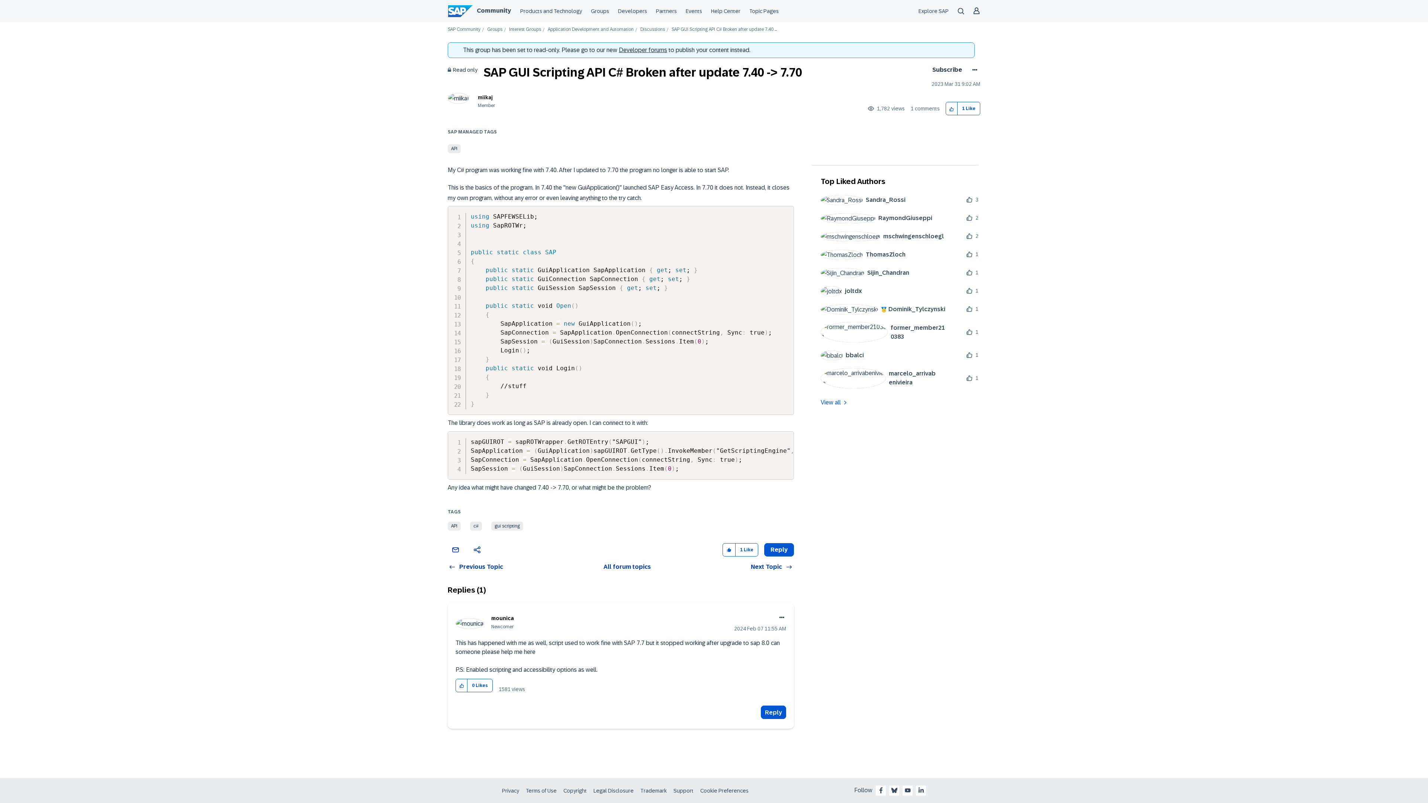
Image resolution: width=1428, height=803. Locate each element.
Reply (773, 712)
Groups (600, 11)
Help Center (725, 11)
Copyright (575, 791)
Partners (666, 11)
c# (476, 526)
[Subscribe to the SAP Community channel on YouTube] (908, 790)
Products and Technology (551, 11)
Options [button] (973, 69)
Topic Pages (764, 11)
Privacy (510, 791)
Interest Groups (525, 29)
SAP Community (464, 29)
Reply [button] (779, 549)
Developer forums (643, 50)
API (454, 148)
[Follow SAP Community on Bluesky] (894, 790)
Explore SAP (934, 11)
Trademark (653, 791)
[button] (952, 108)
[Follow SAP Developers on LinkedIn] (921, 790)
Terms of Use (541, 791)
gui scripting (507, 526)
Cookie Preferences (724, 791)
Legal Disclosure (614, 791)
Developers (632, 11)
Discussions (652, 29)
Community (494, 10)
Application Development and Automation (591, 29)
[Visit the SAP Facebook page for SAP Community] (881, 790)
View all (831, 402)
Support (683, 791)
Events (694, 11)
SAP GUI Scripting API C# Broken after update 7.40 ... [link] (724, 29)
